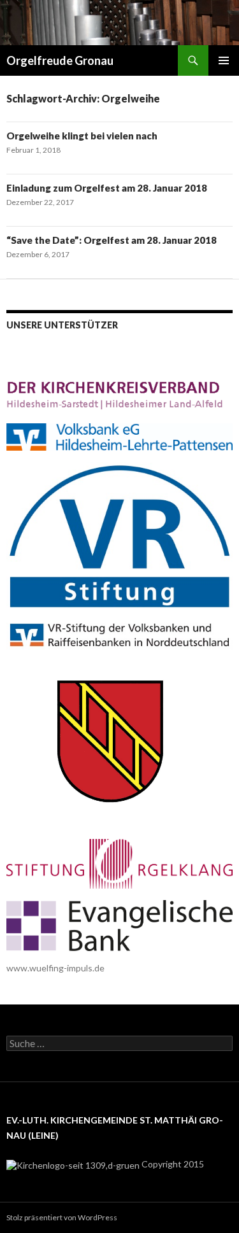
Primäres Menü (223, 60)
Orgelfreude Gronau (59, 60)
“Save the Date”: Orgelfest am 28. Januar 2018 (111, 240)
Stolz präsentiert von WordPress (61, 1217)
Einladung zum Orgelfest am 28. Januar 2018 (106, 188)
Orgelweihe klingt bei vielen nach (81, 135)
